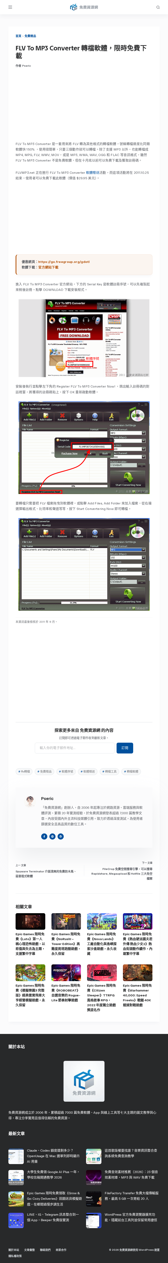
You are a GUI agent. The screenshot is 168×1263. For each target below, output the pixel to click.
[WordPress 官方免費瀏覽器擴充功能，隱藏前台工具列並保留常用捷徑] (93, 1220)
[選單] (10, 7)
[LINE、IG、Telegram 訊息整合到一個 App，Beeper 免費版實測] (16, 1220)
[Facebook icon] (44, 836)
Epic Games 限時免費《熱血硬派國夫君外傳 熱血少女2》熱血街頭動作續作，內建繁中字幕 (137, 944)
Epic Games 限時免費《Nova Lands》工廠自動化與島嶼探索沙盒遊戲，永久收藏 (102, 944)
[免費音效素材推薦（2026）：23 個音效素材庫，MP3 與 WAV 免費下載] (93, 1177)
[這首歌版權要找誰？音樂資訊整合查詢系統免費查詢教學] (93, 1156)
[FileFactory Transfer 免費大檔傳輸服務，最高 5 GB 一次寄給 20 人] (93, 1199)
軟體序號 (66, 771)
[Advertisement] (84, 104)
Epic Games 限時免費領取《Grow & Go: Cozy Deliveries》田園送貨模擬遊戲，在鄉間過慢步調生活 (54, 1198)
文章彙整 (29, 1249)
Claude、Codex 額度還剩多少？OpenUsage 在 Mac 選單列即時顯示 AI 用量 (53, 1156)
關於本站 (13, 1249)
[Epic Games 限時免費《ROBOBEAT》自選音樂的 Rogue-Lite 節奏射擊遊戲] (66, 972)
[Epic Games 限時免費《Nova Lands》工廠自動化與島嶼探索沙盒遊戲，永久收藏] (102, 921)
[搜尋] (158, 7)
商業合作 (61, 1249)
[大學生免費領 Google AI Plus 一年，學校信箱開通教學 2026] (16, 1177)
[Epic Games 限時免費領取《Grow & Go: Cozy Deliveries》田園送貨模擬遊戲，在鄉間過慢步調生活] (16, 1199)
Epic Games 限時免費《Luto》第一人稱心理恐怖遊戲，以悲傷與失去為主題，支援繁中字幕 (30, 944)
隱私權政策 (15, 1255)
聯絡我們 (45, 1249)
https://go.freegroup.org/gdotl (64, 262)
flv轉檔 (24, 771)
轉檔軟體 (131, 771)
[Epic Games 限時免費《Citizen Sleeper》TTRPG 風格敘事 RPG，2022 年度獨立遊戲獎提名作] (102, 972)
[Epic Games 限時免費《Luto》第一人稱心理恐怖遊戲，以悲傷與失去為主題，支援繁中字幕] (30, 921)
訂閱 (124, 748)
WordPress (146, 1249)
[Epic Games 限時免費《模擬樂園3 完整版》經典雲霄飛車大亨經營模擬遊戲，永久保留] (30, 972)
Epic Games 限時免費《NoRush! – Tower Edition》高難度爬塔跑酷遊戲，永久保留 (66, 944)
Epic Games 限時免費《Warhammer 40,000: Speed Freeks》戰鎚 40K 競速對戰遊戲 (137, 995)
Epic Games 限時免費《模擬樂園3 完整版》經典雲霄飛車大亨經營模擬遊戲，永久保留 (30, 995)
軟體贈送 (92, 173)
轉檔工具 (109, 771)
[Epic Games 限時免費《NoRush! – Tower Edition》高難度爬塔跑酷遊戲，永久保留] (66, 921)
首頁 (18, 36)
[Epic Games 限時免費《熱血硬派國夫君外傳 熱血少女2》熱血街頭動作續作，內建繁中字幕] (138, 921)
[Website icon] (52, 836)
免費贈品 (30, 36)
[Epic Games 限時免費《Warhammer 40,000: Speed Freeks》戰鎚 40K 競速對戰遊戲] (138, 972)
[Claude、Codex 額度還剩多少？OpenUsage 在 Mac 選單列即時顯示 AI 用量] (16, 1156)
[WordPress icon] (61, 836)
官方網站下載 (48, 267)
